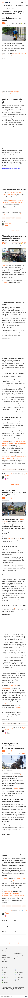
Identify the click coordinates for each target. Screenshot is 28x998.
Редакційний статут (18, 955)
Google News (20, 972)
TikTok (18, 970)
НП (13, 217)
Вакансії (4, 952)
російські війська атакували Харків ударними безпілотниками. (13, 880)
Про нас (3, 950)
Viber (5, 975)
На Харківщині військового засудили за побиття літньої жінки (13, 92)
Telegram (5, 214)
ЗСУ (3, 906)
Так (26, 996)
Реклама (4, 955)
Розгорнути (14, 943)
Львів (3, 937)
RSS (18, 979)
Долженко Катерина (7, 730)
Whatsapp (6, 982)
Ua (22, 2)
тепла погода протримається (14, 608)
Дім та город (5, 926)
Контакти (4, 953)
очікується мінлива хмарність (10, 551)
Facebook (6, 979)
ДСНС (9, 469)
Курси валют (5, 961)
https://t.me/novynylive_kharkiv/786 (11, 168)
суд (3, 217)
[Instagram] (5, 479)
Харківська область (12, 723)
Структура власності (6, 957)
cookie (10, 996)
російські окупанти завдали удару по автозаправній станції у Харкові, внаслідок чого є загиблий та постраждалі (13, 895)
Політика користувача (19, 950)
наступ (24, 906)
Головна (3, 8)
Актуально (4, 920)
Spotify (18, 975)
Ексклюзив (4, 931)
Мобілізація (17, 937)
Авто (15, 920)
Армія (15, 5)
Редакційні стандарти (19, 957)
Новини (10, 5)
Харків (8, 8)
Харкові (5, 265)
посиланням (18, 538)
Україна (5, 5)
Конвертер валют (6, 963)
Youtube (6, 970)
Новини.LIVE (18, 214)
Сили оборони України (15, 775)
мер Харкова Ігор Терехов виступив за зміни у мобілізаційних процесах (14, 443)
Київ (15, 931)
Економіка (20, 5)
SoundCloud (20, 977)
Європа (14, 469)
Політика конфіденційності (18, 952)
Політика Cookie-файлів (18, 959)
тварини (18, 217)
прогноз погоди (22, 723)
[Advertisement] (14, 74)
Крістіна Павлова (7, 476)
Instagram (6, 977)
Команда (4, 959)
